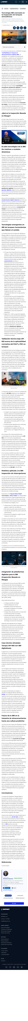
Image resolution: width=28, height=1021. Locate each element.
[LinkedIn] (6, 967)
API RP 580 (15, 817)
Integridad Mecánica (14, 8)
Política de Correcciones (6, 944)
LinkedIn (7, 887)
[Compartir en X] (17, 27)
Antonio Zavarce (6, 25)
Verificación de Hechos (6, 942)
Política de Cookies (5, 932)
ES (22, 1)
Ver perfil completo (7, 890)
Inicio (2, 8)
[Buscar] (16, 2)
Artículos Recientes (8, 898)
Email (14, 887)
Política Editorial (5, 939)
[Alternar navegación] (26, 1)
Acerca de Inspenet (5, 927)
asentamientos (8, 261)
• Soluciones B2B (5, 954)
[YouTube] (21, 967)
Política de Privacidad (6, 931)
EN (19, 1)
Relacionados (8, 895)
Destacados (20, 895)
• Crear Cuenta (4, 950)
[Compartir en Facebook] (14, 27)
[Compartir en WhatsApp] (25, 27)
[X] (10, 967)
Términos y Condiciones (6, 929)
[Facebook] (14, 967)
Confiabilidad (22, 8)
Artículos (6, 8)
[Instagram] (17, 967)
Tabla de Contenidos (8, 47)
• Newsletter (4, 952)
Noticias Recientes (20, 898)
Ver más (14, 903)
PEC (7, 824)
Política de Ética (4, 940)
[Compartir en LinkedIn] (21, 27)
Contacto (3, 960)
